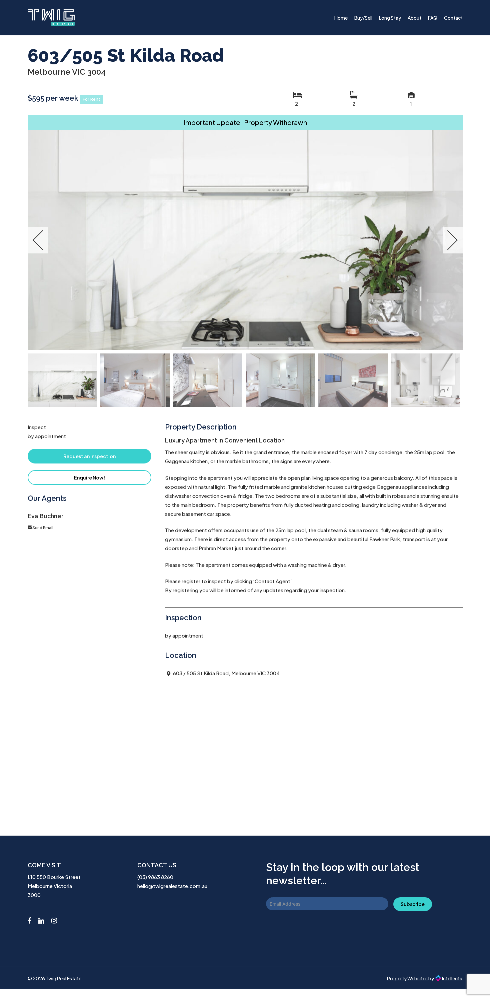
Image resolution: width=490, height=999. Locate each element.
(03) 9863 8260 (155, 877)
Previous (38, 240)
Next (453, 240)
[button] (90, 456)
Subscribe (413, 904)
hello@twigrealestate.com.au (172, 886)
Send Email (42, 527)
